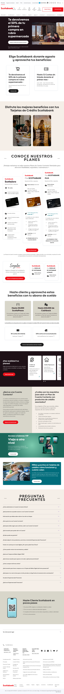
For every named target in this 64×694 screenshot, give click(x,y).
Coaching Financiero (50, 15)
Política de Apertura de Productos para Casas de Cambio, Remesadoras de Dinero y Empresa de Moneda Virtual (52, 666)
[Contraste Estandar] (50, 3)
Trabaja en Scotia (16, 659)
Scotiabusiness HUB (6, 659)
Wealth (17, 2)
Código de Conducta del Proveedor (29, 672)
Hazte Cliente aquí (32, 250)
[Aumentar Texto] (51, 3)
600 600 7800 (26, 654)
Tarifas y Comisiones (47, 669)
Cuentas (18, 15)
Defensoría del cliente (17, 678)
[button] (43, 381)
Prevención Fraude (6, 664)
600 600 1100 (7, 652)
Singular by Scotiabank (10, 2)
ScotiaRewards (11, 15)
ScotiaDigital (59, 15)
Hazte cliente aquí (9, 374)
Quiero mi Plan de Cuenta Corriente (18, 42)
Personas (3, 2)
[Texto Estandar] (55, 3)
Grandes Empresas (27, 2)
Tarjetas (29, 15)
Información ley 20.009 (27, 659)
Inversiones (42, 15)
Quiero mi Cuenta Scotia (10, 422)
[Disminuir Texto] (53, 3)
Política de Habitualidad (47, 674)
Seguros (35, 15)
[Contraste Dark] (48, 3)
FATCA (4, 678)
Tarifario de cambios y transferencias (50, 672)
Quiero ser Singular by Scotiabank (15, 278)
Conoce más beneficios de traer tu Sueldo (32, 344)
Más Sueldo (3, 15)
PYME (21, 2)
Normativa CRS (16, 668)
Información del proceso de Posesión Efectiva (31, 669)
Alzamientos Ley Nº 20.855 (48, 659)
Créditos (24, 15)
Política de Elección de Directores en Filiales (51, 677)
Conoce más (13, 91)
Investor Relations (35, 2)
